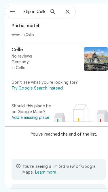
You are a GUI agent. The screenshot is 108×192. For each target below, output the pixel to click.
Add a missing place (30, 117)
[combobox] (34, 11)
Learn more (45, 172)
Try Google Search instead (37, 88)
